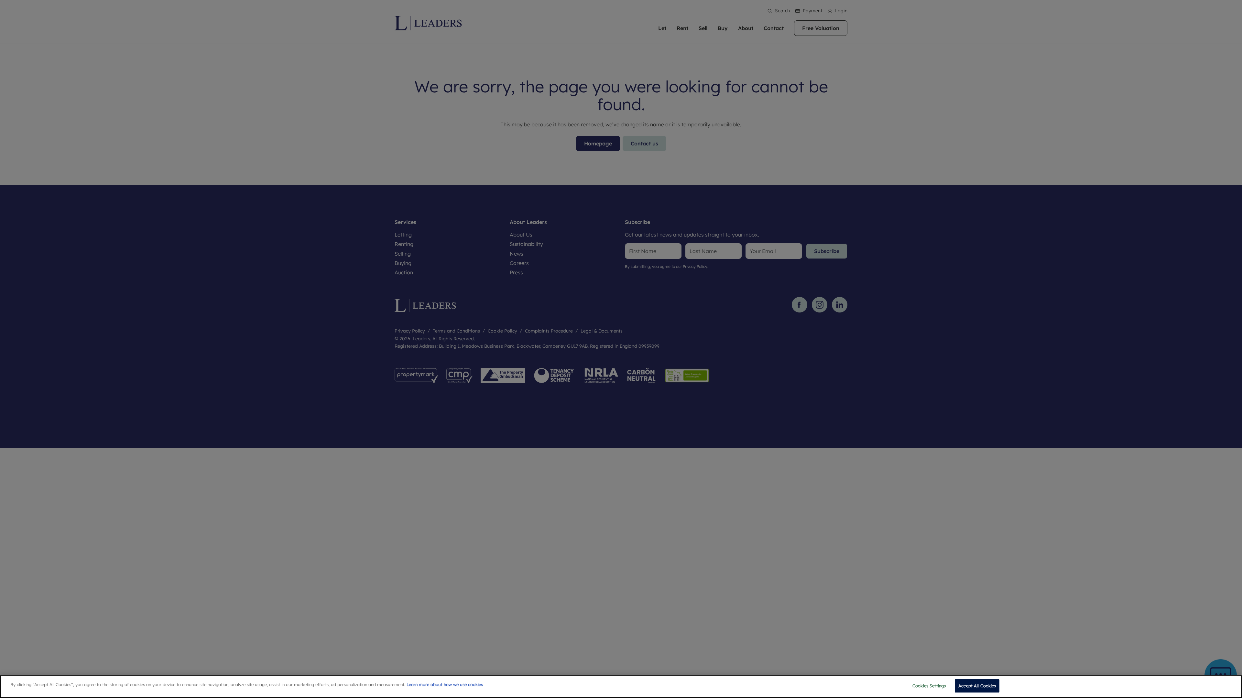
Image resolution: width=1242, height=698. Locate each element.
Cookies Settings (929, 685)
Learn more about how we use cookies (445, 684)
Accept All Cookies (977, 685)
